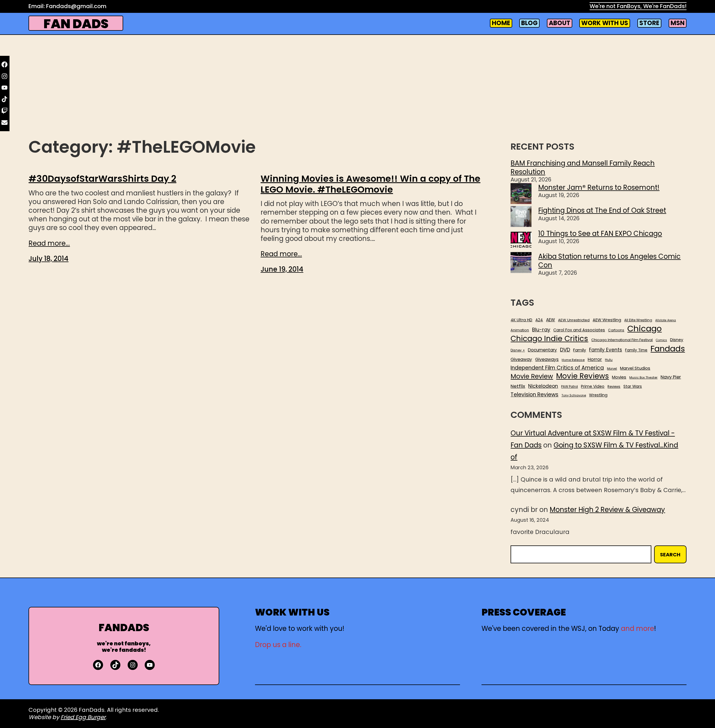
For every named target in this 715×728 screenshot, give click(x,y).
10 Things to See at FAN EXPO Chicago (600, 233)
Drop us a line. (278, 644)
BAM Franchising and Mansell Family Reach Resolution (583, 167)
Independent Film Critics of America (557, 368)
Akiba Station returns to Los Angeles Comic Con (609, 261)
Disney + (518, 350)
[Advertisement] (357, 91)
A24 (539, 320)
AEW (550, 320)
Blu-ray (541, 329)
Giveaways (547, 359)
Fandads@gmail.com (76, 6)
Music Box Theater (643, 377)
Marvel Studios (635, 368)
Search (670, 554)
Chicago (644, 328)
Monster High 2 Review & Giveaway (607, 509)
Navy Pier (671, 377)
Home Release (573, 360)
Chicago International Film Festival (622, 340)
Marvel (612, 369)
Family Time (636, 350)
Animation (520, 330)
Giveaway (521, 359)
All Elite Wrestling (638, 320)
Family (579, 350)
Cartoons (616, 330)
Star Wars (632, 386)
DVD (565, 349)
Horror (595, 359)
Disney (676, 340)
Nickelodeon (543, 386)
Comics (661, 340)
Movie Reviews (582, 376)
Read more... (49, 243)
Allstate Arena (665, 320)
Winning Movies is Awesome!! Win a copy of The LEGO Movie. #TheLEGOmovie (370, 184)
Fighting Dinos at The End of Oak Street (602, 210)
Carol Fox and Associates (579, 329)
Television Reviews (534, 394)
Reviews (613, 387)
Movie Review (532, 376)
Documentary (542, 350)
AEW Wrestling (607, 319)
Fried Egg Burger (83, 717)
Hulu (608, 360)
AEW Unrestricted (574, 320)
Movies (619, 377)
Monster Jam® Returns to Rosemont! (598, 187)
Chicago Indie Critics (549, 339)
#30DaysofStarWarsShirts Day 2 (102, 178)
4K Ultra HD (521, 319)
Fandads (667, 349)
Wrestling (598, 394)
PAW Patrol (569, 387)
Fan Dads (76, 24)
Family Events (605, 350)
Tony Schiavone (573, 395)
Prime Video (592, 386)
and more (637, 628)
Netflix (518, 386)
